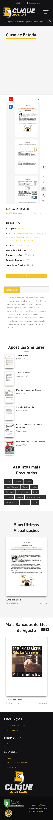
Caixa (16, 240)
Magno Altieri (21, 445)
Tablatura (25, 502)
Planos (9, 758)
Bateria (21, 228)
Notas (8, 481)
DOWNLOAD (26, 276)
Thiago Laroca (21, 431)
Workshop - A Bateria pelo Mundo (30, 442)
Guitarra (9, 497)
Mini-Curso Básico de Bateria (28, 390)
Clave (35, 502)
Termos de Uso (13, 730)
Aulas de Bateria (23, 372)
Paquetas (19, 237)
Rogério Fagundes (22, 393)
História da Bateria (32, 237)
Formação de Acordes (35, 497)
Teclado (20, 497)
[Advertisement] (26, 66)
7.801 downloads (40, 213)
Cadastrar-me (34, 3)
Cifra (35, 492)
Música (25, 487)
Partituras (10, 492)
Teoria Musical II (23, 355)
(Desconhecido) (22, 245)
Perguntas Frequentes (16, 725)
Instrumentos (23, 492)
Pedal (38, 233)
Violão (34, 487)
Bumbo (23, 240)
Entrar (19, 3)
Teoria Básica (22, 233)
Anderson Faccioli (22, 376)
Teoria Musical (11, 502)
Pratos (32, 233)
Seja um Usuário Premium (17, 762)
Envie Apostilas (13, 767)
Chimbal (9, 240)
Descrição (12, 290)
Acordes (17, 481)
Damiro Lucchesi (12, 703)
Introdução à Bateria (25, 407)
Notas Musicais (12, 487)
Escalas (28, 481)
